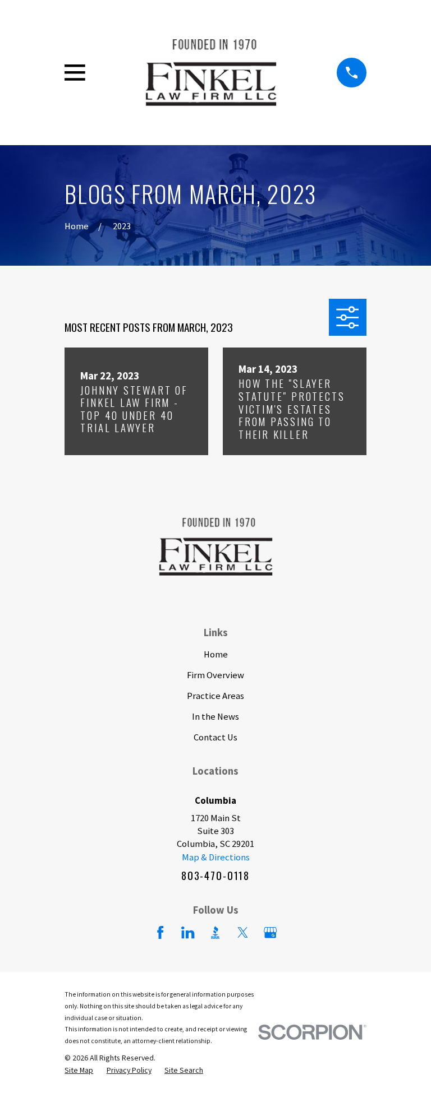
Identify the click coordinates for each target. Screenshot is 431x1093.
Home (216, 654)
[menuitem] (79, 1070)
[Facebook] (160, 932)
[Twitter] (242, 932)
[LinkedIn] (187, 932)
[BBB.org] (215, 932)
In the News (215, 717)
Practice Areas (215, 696)
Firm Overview (215, 675)
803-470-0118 (215, 875)
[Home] (211, 73)
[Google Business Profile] (270, 932)
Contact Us (215, 737)
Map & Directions (216, 857)
